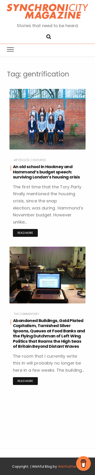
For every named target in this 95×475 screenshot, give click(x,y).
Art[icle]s (22, 160)
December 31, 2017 (67, 150)
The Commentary (26, 314)
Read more (25, 233)
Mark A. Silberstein (35, 150)
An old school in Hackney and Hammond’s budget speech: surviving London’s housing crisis (46, 172)
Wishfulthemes (70, 466)
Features (39, 160)
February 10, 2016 (68, 303)
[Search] (48, 36)
